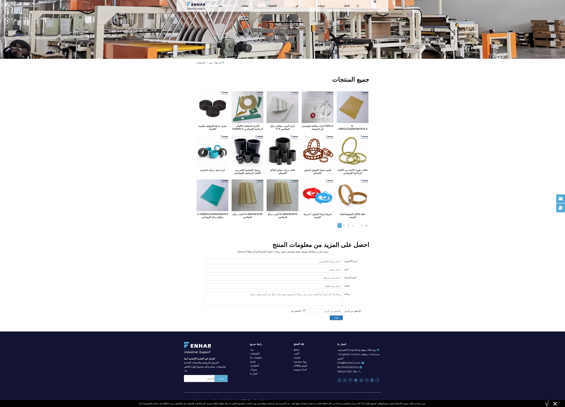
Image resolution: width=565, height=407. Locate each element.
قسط (252, 361)
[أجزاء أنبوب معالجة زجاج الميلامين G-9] (282, 107)
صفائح (297, 349)
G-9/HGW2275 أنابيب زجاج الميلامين (247, 215)
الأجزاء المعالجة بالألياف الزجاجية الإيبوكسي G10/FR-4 (247, 127)
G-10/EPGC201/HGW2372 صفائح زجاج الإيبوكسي (212, 215)
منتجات (244, 5)
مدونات (321, 5)
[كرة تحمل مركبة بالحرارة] (212, 151)
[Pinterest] (350, 380)
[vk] (345, 380)
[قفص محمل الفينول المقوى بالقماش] (317, 151)
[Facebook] (377, 380)
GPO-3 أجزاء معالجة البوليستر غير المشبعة (317, 127)
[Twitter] (367, 380)
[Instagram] (356, 380)
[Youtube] (361, 380)
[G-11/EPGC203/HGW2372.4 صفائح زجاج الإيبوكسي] (352, 107)
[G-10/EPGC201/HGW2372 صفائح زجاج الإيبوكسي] (212, 195)
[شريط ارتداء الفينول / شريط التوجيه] (317, 195)
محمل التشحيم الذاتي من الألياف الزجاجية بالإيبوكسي (247, 171)
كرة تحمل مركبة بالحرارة (212, 170)
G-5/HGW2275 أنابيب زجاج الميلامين (282, 215)
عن (297, 5)
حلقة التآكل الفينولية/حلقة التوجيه (352, 215)
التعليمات (254, 365)
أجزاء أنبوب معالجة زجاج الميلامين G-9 (282, 127)
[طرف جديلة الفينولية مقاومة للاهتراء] (212, 107)
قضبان (297, 357)
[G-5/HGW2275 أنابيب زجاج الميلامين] (282, 195)
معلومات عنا (256, 357)
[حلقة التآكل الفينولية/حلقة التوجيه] (352, 195)
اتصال (346, 5)
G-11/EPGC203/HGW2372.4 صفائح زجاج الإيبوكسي (353, 127)
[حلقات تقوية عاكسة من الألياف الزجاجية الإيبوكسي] (352, 151)
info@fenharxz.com (348, 362)
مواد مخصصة (300, 361)
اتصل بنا (254, 373)
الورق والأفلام (300, 365)
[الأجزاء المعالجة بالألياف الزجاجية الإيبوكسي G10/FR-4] (247, 107)
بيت (220, 5)
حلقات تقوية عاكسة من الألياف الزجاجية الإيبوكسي (352, 171)
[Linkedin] (372, 380)
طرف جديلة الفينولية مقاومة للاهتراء (212, 127)
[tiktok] (339, 380)
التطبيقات (272, 5)
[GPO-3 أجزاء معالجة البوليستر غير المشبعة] (317, 107)
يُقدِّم (336, 317)
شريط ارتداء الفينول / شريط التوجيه (318, 215)
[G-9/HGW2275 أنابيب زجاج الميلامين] (247, 195)
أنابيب (296, 353)
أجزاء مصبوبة (300, 369)
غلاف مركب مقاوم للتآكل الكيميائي (282, 171)
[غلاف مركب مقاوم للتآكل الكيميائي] (282, 151)
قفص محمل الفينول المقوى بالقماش (317, 171)
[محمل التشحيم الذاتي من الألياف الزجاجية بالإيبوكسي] (247, 151)
